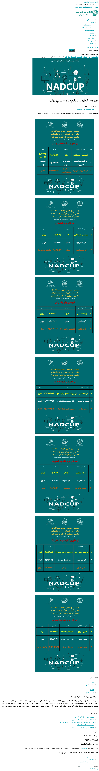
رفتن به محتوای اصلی (91, 2)
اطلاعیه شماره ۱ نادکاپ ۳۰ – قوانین (83, 720)
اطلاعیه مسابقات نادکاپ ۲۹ (85, 725)
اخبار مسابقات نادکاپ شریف (85, 109)
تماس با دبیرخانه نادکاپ (87, 762)
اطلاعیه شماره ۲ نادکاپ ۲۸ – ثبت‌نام (83, 727)
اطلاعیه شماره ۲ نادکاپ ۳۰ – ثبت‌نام (83, 717)
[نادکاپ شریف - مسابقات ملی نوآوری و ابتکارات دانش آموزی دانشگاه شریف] (87, 15)
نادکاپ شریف (83, 748)
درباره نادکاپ (90, 759)
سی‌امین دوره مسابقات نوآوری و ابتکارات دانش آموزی (77, 722)
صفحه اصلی (90, 757)
